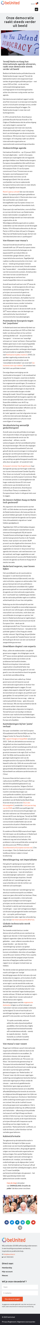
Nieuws (5, 1275)
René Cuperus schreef (11, 192)
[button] (36, 9)
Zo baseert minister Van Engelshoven (17, 466)
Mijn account (7, 1271)
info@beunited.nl (9, 1254)
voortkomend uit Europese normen (18, 847)
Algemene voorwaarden (26, 1322)
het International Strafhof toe (23, 920)
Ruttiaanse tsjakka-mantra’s (16, 355)
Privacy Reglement (9, 1322)
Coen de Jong (11, 1183)
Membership (7, 1268)
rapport (16, 739)
